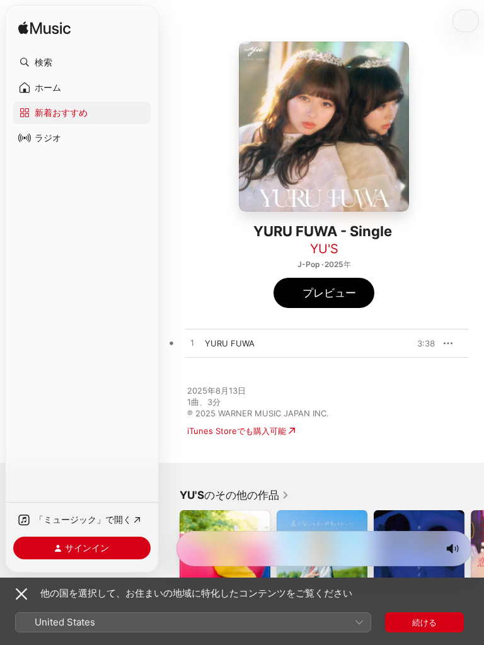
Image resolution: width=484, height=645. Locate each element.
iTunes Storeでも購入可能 (236, 431)
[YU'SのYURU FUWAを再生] (192, 343)
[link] (234, 495)
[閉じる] (21, 594)
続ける (424, 622)
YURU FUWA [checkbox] (230, 343)
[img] (44, 28)
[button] (82, 62)
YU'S (324, 248)
